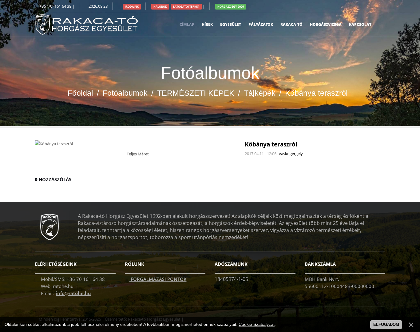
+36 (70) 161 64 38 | (56, 6)
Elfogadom (386, 324)
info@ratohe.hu (73, 293)
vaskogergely (291, 153)
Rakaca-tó (291, 24)
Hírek (207, 24)
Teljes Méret (137, 154)
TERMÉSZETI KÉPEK (195, 93)
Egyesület (230, 24)
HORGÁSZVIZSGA (326, 24)
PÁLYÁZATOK (260, 24)
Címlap (187, 24)
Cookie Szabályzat (257, 324)
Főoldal (80, 93)
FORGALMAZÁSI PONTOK (158, 279)
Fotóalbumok (125, 93)
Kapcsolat (360, 24)
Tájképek (259, 93)
